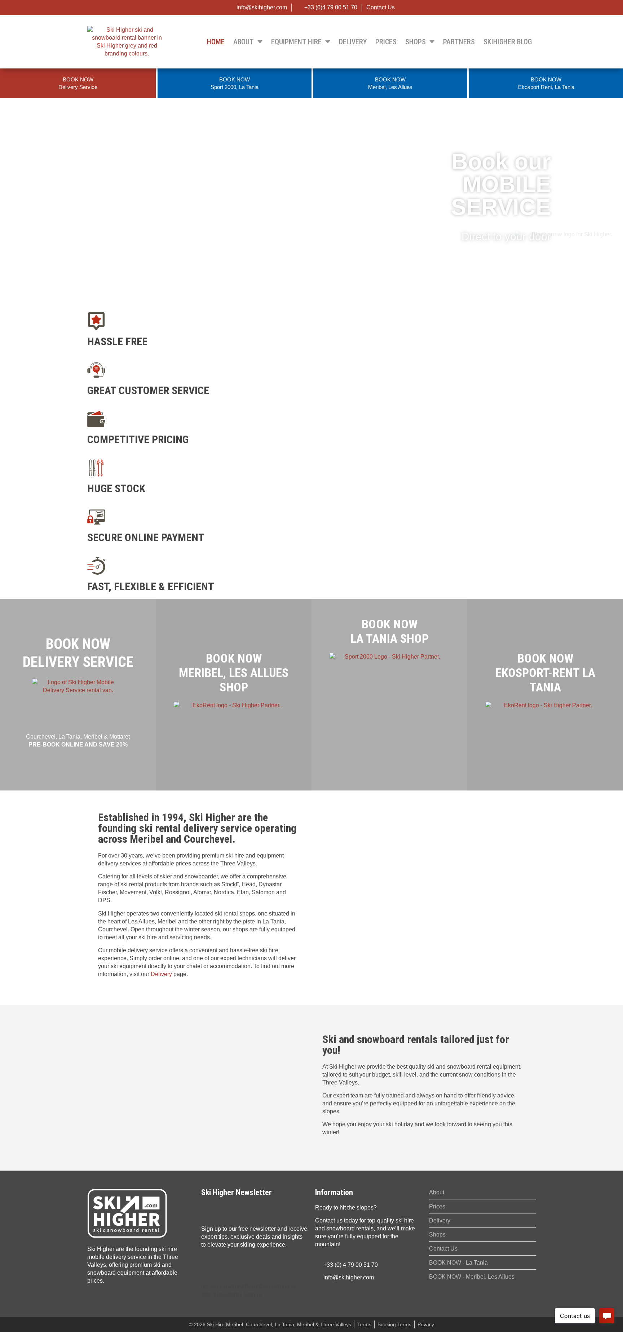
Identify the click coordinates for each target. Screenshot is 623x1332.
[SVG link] (127, 1213)
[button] (311, 300)
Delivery (161, 974)
